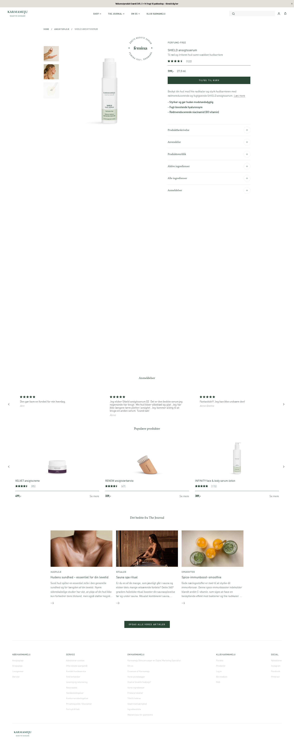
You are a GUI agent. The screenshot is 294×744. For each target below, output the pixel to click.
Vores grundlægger (136, 676)
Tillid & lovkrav (134, 698)
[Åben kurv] (285, 13)
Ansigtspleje (61, 29)
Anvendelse (174, 142)
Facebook (275, 671)
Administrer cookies (75, 660)
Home (46, 29)
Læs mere (239, 95)
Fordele (219, 660)
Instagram (275, 666)
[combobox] (252, 13)
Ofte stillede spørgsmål (76, 666)
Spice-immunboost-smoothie (201, 577)
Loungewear (18, 671)
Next (284, 405)
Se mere (94, 496)
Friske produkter (135, 693)
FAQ (218, 682)
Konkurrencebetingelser (77, 698)
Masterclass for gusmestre (140, 714)
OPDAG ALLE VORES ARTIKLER (147, 624)
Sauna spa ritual (127, 577)
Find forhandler (73, 676)
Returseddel (71, 687)
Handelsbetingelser (75, 693)
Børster (16, 676)
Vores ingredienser (136, 687)
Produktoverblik (177, 154)
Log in (219, 671)
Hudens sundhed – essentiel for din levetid (79, 577)
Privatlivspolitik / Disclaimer (79, 704)
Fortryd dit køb (73, 709)
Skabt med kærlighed (137, 704)
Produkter (221, 666)
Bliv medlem (221, 676)
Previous (9, 405)
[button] (176, 61)
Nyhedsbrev (276, 660)
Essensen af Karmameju (138, 671)
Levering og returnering (76, 682)
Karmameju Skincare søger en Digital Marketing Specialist (154, 660)
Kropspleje (17, 666)
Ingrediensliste (134, 709)
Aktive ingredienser (179, 166)
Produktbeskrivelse (178, 130)
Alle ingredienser (177, 178)
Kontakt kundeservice (76, 671)
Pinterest (275, 676)
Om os (130, 666)
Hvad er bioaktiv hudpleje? (139, 682)
